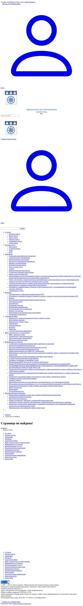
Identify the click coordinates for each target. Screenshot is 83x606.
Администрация (14, 248)
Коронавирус (13, 389)
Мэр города (13, 247)
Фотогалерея (13, 243)
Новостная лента (10, 576)
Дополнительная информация (15, 574)
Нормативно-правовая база (18, 307)
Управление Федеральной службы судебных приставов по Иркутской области (36, 386)
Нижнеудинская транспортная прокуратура (24, 349)
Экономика (9, 254)
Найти (22, 228)
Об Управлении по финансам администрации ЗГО (26, 294)
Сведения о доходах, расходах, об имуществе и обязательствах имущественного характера (40, 402)
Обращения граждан (12, 569)
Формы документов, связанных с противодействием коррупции (31, 400)
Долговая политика (15, 302)
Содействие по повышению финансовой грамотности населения (31, 344)
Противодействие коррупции (15, 393)
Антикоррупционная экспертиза (20, 397)
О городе (8, 232)
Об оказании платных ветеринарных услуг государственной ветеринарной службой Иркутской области (45, 384)
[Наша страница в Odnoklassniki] (1, 600)
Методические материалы (18, 398)
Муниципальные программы (19, 259)
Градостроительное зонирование (20, 338)
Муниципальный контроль (18, 340)
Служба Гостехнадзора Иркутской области (23, 358)
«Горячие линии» (15, 380)
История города (14, 234)
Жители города (14, 239)
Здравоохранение (15, 325)
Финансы (8, 292)
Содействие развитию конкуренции (21, 272)
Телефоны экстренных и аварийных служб (24, 360)
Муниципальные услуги (13, 565)
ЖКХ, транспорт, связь (17, 334)
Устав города (13, 238)
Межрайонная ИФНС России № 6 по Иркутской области (28, 362)
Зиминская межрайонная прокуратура (22, 345)
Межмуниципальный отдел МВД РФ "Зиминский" (26, 351)
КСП (10, 252)
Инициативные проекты (13, 570)
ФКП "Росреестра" (15, 388)
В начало (4, 428)
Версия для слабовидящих (11, 4)
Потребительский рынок (17, 265)
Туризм (11, 269)
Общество (12, 329)
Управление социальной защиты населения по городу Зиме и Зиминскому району (37, 377)
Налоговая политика (16, 305)
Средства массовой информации (20, 331)
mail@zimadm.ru (29, 2)
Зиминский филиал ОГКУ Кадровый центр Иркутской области (31, 356)
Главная (7, 415)
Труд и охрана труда (16, 267)
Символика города (15, 241)
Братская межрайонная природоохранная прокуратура (27, 347)
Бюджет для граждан (16, 311)
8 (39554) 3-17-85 (13, 2)
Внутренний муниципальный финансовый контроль (27, 300)
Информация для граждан (14, 342)
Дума (11, 250)
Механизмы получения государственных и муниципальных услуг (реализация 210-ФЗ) (39, 382)
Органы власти (10, 245)
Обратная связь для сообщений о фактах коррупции (27, 408)
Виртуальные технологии (22, 603)
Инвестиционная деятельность (19, 270)
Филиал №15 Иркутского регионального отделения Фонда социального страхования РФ (39, 364)
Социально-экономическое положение (22, 256)
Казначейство (13, 303)
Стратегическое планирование (19, 258)
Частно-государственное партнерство (22, 261)
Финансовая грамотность (17, 314)
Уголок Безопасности (16, 391)
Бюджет (11, 298)
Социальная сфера (11, 316)
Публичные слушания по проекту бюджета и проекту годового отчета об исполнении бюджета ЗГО (43, 296)
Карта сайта (9, 578)
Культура (12, 327)
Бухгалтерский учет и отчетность (20, 309)
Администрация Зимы (8, 139)
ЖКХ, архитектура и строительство (17, 333)
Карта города (13, 236)
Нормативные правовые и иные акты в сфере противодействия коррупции (35, 395)
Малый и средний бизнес (17, 263)
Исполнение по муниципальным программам (25, 313)
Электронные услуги (16, 291)
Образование (13, 323)
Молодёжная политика (17, 320)
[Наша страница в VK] (3, 600)
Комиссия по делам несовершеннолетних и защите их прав (29, 318)
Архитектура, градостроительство (20, 336)
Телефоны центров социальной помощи (23, 378)
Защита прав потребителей (18, 274)
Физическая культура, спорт (18, 322)
